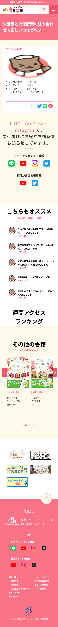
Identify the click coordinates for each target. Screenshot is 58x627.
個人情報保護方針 (42, 581)
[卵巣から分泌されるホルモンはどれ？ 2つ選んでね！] (12, 295)
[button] (23, 425)
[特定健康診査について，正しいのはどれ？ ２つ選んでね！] (12, 249)
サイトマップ (40, 577)
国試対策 (14, 581)
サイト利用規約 (41, 585)
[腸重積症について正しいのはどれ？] (12, 281)
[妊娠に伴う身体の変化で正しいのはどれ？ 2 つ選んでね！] (12, 233)
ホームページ (14, 596)
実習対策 (14, 585)
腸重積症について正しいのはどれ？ (34, 277)
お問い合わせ (40, 588)
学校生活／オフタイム (20, 588)
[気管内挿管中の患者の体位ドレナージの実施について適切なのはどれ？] (12, 265)
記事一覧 (12, 577)
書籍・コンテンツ (16, 592)
